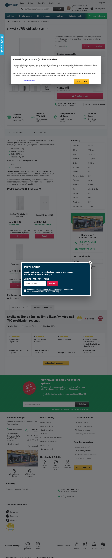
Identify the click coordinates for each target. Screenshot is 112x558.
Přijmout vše (82, 81)
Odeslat (52, 283)
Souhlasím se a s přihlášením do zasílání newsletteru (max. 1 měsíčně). (50, 291)
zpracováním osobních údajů (49, 290)
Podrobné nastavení (29, 80)
